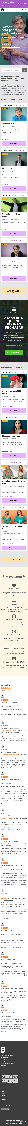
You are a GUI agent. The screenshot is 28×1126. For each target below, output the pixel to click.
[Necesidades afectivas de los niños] (14, 204)
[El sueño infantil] (14, 159)
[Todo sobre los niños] (14, 250)
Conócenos (4, 1091)
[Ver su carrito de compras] (22, 10)
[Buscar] (24, 70)
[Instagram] (2, 1109)
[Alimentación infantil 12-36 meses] (14, 381)
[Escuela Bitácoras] (2, 10)
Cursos (3, 1095)
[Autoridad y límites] (14, 114)
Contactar (4, 1099)
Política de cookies (17, 1123)
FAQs (3, 1097)
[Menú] (26, 10)
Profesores (4, 1093)
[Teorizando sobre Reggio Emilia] (14, 517)
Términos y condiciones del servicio (11, 1122)
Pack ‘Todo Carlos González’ (8, 730)
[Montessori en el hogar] (14, 427)
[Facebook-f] (5, 1109)
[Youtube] (8, 1109)
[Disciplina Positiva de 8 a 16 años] (14, 472)
